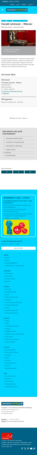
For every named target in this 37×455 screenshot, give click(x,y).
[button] (6, 171)
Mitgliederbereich (10, 384)
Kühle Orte (8, 289)
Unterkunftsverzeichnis (12, 326)
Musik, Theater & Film (11, 297)
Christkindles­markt (10, 363)
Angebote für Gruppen (12, 339)
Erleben (6, 286)
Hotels (7, 323)
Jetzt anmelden (18, 248)
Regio (6, 357)
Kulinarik (7, 360)
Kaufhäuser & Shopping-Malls (15, 142)
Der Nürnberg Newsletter (12, 241)
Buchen (6, 318)
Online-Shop (8, 336)
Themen (7, 347)
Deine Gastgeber (10, 342)
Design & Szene (11, 149)
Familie (7, 307)
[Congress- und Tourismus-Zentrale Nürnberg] (17, 10)
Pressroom (8, 379)
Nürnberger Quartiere (11, 313)
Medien (12, 4)
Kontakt (24, 4)
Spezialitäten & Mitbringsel (14, 146)
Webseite (6, 93)
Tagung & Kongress (11, 368)
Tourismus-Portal (10, 376)
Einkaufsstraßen (11, 155)
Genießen (7, 271)
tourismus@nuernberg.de (16, 421)
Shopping (8, 300)
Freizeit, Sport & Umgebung (13, 302)
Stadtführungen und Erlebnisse (14, 265)
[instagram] (34, 448)
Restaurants (8, 276)
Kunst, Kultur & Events (11, 352)
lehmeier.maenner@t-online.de (12, 91)
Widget (7, 321)
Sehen (6, 255)
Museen (7, 257)
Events (7, 294)
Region (7, 260)
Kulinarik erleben (10, 279)
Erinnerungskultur (10, 350)
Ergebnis (7, 329)
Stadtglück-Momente (11, 310)
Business (7, 365)
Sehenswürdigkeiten (11, 263)
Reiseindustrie (9, 381)
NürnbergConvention (11, 386)
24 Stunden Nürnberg (11, 305)
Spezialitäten (9, 273)
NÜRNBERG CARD (10, 331)
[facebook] (22, 448)
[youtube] (31, 448)
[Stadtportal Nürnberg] (18, 436)
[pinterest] (28, 448)
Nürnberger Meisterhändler (14, 138)
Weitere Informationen (12, 218)
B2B (18, 4)
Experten (7, 281)
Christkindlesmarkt (10, 292)
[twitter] (25, 448)
